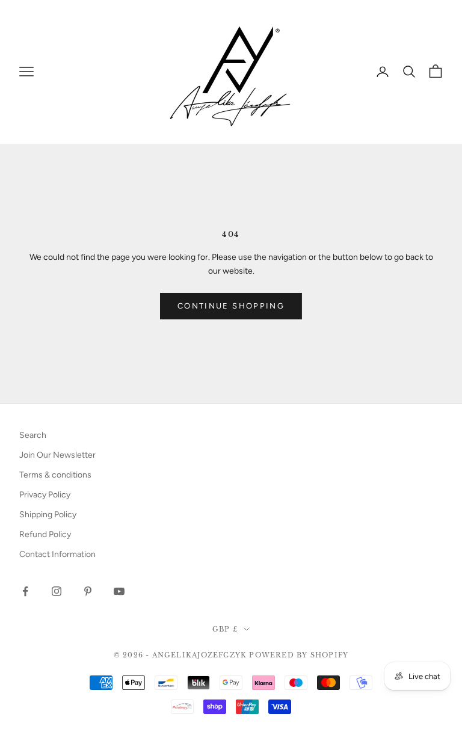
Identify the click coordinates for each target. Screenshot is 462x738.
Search (32, 435)
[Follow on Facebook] (25, 591)
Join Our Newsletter (57, 455)
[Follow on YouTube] (119, 591)
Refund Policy (45, 534)
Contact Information (57, 554)
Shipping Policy (47, 514)
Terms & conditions (55, 475)
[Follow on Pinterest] (88, 591)
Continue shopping (231, 305)
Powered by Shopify (298, 655)
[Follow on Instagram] (57, 591)
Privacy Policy (44, 495)
